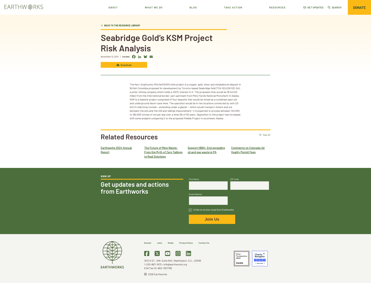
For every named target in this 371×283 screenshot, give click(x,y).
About (113, 7)
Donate (359, 7)
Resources (277, 7)
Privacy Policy (186, 243)
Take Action (233, 7)
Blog (193, 7)
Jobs (159, 243)
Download (125, 65)
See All (266, 134)
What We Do (154, 7)
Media (170, 243)
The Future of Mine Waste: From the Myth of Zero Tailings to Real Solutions (163, 152)
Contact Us (204, 243)
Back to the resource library (122, 25)
